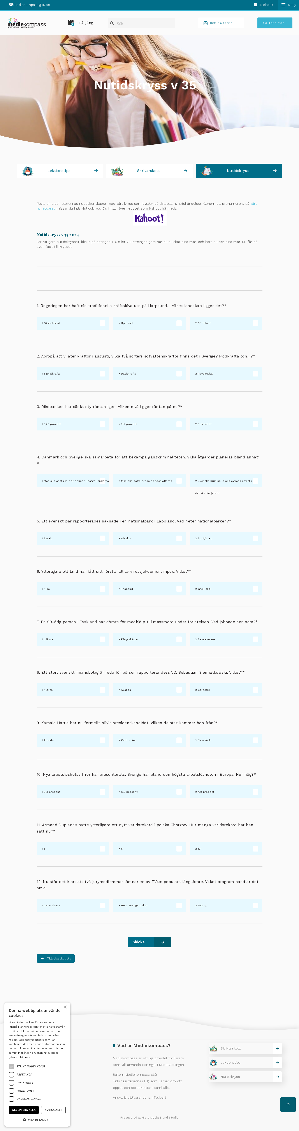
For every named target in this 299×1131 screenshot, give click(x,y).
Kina (47, 588)
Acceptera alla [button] (24, 1110)
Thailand (127, 588)
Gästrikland (52, 323)
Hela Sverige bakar (134, 905)
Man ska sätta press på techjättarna (146, 480)
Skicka (139, 942)
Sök (120, 23)
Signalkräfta (52, 373)
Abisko (126, 538)
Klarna (48, 689)
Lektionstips (58, 170)
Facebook (265, 5)
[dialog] (37, 1065)
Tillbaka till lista (59, 958)
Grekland (204, 588)
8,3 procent (52, 791)
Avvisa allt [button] (53, 1110)
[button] (37, 1119)
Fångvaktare (129, 639)
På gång (86, 23)
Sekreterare (206, 639)
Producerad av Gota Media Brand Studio (149, 1117)
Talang (202, 905)
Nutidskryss (238, 170)
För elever (276, 22)
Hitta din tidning (221, 22)
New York (204, 740)
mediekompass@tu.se (31, 5)
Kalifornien (128, 740)
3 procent (205, 424)
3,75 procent (52, 424)
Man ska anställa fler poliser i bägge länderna (76, 480)
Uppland (127, 323)
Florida (49, 740)
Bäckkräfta (128, 373)
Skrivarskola (148, 170)
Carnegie (204, 689)
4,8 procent (206, 791)
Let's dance (52, 905)
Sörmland (204, 323)
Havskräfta (205, 373)
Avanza (126, 689)
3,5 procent (129, 424)
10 (199, 848)
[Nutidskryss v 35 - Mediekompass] (26, 23)
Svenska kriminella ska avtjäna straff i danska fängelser (223, 483)
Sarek (48, 538)
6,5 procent (129, 791)
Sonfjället (205, 538)
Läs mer (25, 1057)
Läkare (48, 639)
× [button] (65, 1007)
